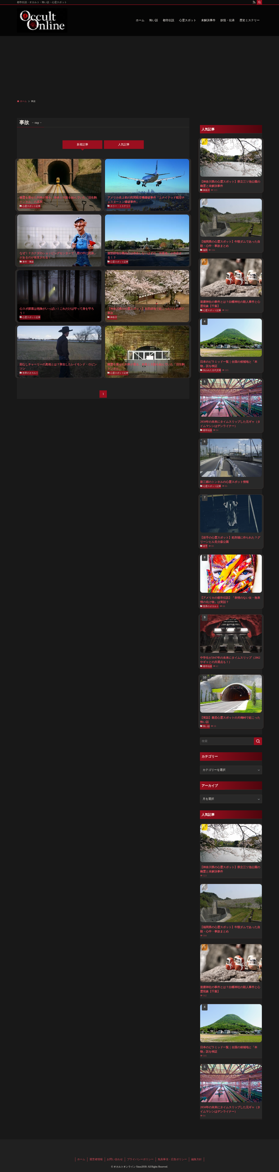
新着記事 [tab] (82, 144)
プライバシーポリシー (140, 1159)
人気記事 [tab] (123, 144)
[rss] (254, 2)
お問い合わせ (115, 1159)
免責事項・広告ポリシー (172, 1159)
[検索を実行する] (258, 741)
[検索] (259, 2)
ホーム (81, 1159)
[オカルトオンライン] (42, 20)
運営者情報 (96, 1159)
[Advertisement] (139, 66)
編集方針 (196, 1159)
